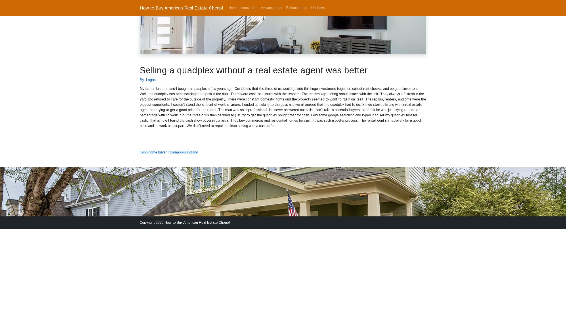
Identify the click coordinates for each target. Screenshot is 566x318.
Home (233, 8)
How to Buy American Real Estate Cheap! (181, 8)
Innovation (249, 8)
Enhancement (297, 8)
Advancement (272, 8)
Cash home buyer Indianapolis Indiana (169, 152)
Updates (318, 8)
